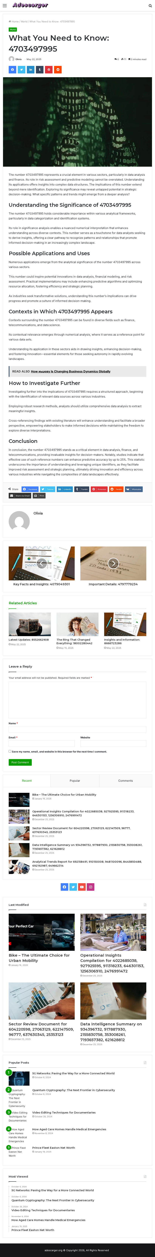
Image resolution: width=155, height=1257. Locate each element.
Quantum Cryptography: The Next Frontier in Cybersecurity (73, 1090)
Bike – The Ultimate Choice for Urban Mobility (64, 794)
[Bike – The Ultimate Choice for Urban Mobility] (19, 800)
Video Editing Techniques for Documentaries (64, 1112)
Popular (75, 780)
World (24, 21)
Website (85, 737)
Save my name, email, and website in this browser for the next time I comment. (59, 751)
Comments (125, 780)
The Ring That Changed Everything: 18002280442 (74, 641)
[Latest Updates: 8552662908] (30, 624)
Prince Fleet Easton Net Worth (53, 1147)
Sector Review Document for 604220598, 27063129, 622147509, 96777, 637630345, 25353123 (41, 1029)
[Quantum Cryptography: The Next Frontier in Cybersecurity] (19, 1098)
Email (13, 737)
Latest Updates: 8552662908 (29, 639)
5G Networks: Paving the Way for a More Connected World (73, 1073)
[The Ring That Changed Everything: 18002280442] (78, 624)
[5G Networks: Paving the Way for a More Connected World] (19, 1079)
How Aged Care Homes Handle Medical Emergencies (69, 1129)
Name (13, 723)
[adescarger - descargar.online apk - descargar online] (30, 5)
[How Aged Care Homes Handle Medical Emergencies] (19, 1135)
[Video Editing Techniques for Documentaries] (19, 1118)
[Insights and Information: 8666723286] (125, 624)
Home (15, 21)
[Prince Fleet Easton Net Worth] (19, 1153)
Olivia (19, 59)
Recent (27, 780)
